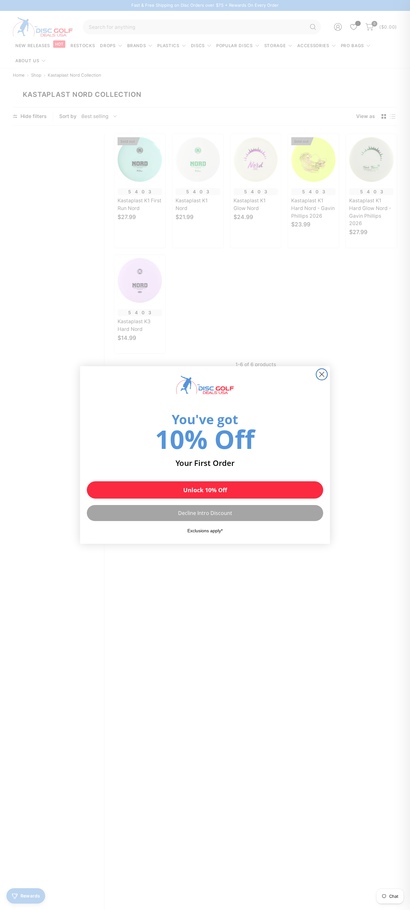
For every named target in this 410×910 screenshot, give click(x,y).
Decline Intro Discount (205, 513)
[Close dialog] (321, 374)
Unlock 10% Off (205, 490)
